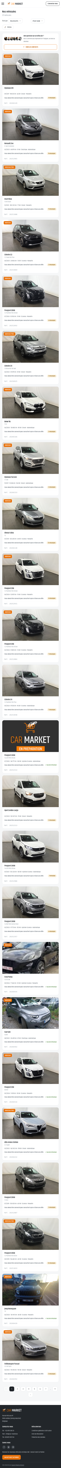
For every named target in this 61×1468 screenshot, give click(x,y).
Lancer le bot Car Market (11, 1457)
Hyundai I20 (8, 88)
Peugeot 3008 (9, 755)
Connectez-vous (53, 4)
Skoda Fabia (9, 533)
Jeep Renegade (10, 1308)
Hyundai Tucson (10, 477)
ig (8, 1447)
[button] (30, 42)
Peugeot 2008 (9, 310)
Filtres (9, 27)
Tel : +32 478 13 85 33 (8, 1430)
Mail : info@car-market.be (10, 1434)
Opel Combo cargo (11, 810)
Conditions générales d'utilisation (41, 1430)
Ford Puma (8, 977)
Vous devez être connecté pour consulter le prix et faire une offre (23, 98)
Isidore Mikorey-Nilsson (17, 1465)
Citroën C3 (8, 254)
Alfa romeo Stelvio (11, 1142)
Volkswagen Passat (11, 1364)
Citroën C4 (8, 366)
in (13, 1447)
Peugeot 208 (9, 588)
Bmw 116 (7, 421)
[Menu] (3, 3)
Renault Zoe (8, 143)
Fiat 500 (7, 1032)
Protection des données (38, 1437)
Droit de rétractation (37, 1434)
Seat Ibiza (8, 199)
